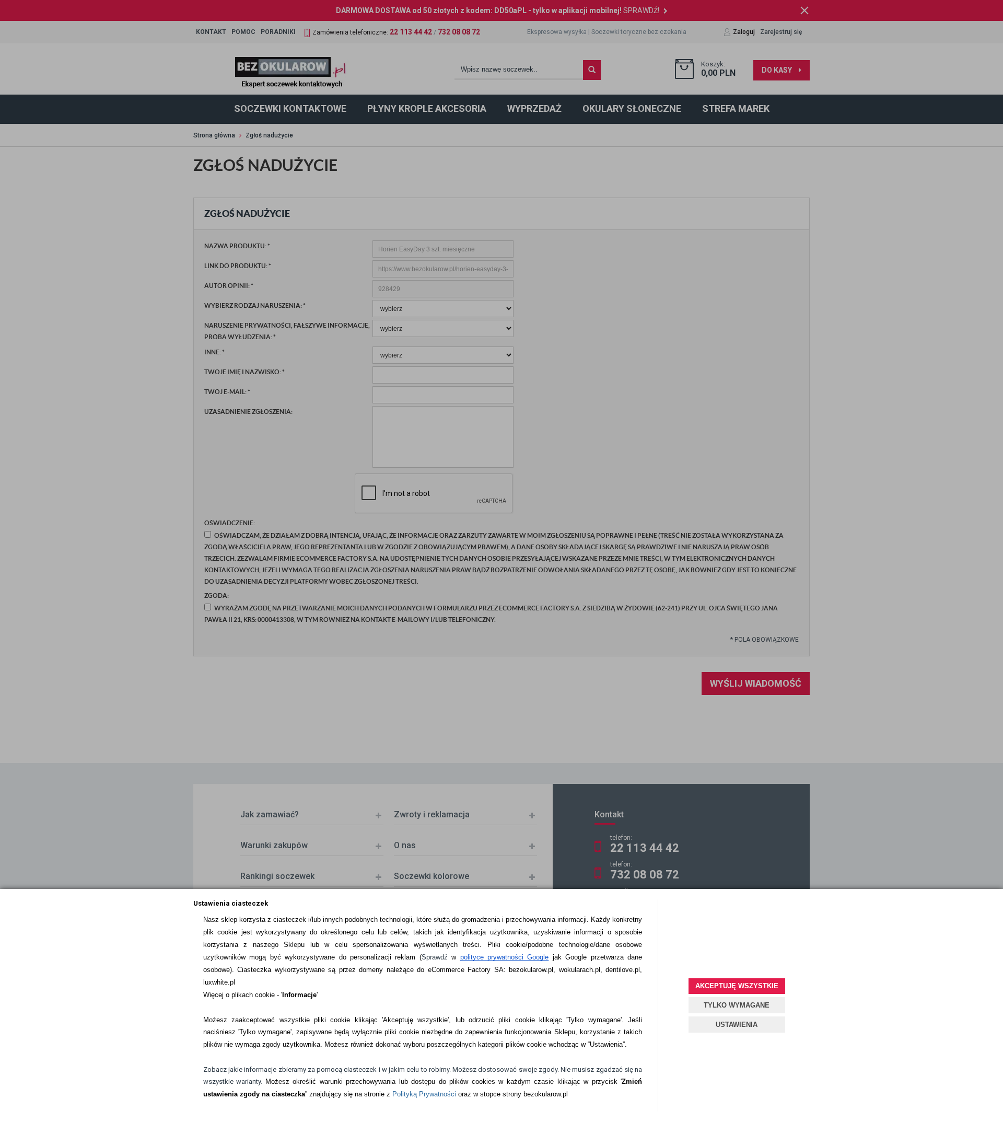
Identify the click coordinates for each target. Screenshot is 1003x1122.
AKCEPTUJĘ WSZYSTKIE (736, 986)
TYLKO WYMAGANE (736, 1005)
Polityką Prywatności (424, 1094)
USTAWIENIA (736, 1024)
